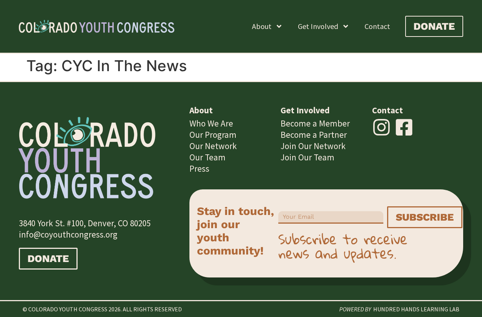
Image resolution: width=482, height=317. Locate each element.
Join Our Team (307, 157)
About (262, 26)
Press (199, 168)
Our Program (212, 134)
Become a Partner (314, 134)
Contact (377, 26)
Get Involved (318, 26)
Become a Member (315, 123)
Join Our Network (313, 145)
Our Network (213, 145)
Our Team (207, 157)
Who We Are (211, 123)
